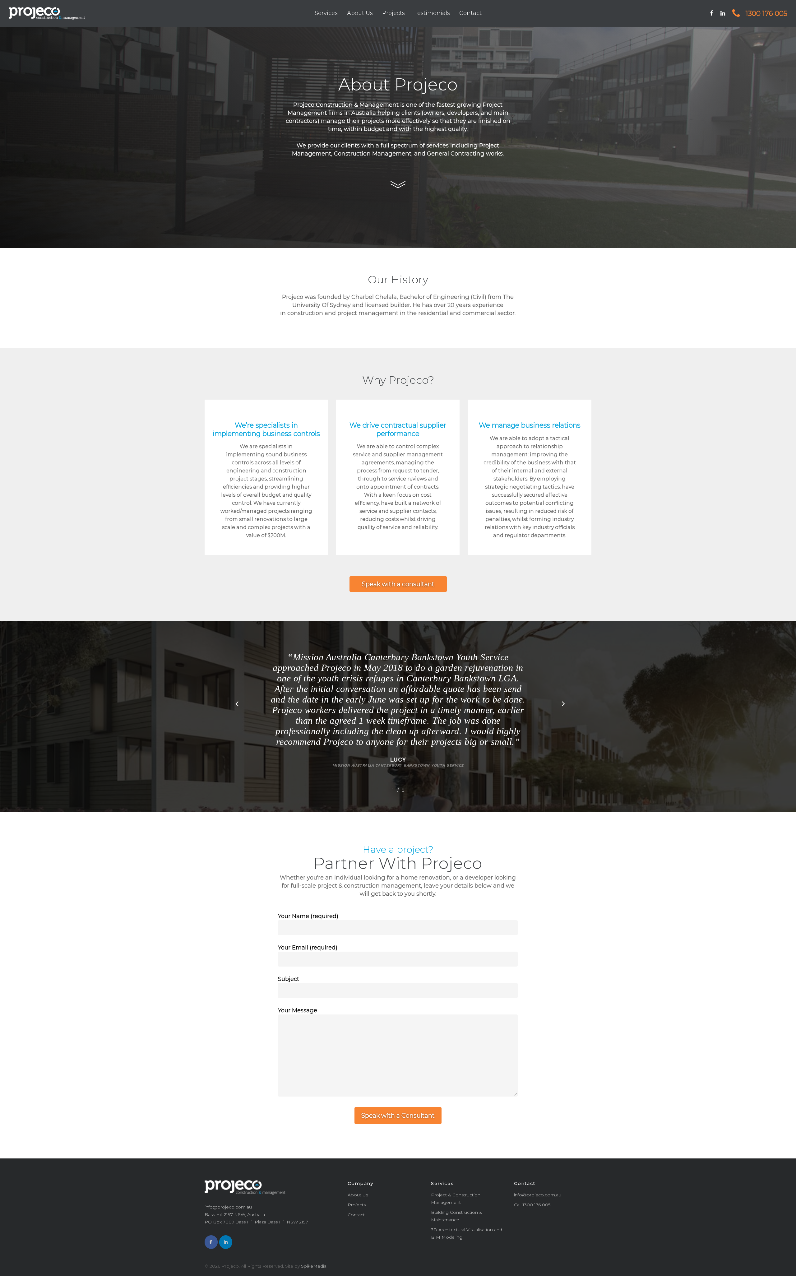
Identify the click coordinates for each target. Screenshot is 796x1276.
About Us (360, 13)
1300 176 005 (765, 13)
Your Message (297, 1010)
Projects (393, 13)
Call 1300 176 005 (532, 1205)
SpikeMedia (313, 1266)
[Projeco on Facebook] (211, 1242)
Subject (288, 979)
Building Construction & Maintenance (456, 1216)
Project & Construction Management (455, 1198)
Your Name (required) (308, 916)
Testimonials (432, 13)
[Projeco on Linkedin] (225, 1242)
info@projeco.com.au (537, 1195)
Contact (470, 13)
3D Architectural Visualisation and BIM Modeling (466, 1233)
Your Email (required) (307, 947)
